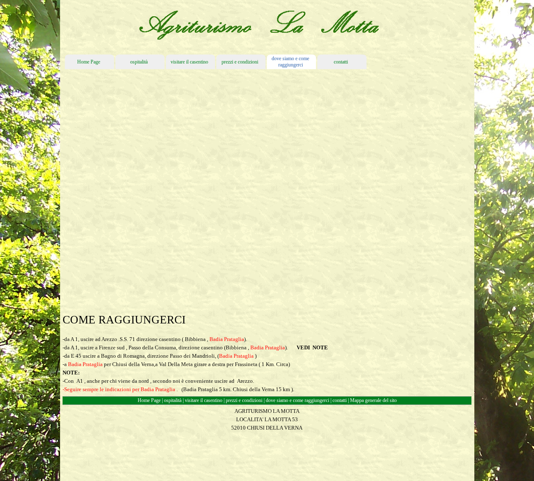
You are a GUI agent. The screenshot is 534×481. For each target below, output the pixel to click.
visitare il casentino (203, 400)
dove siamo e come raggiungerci (297, 400)
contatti (340, 400)
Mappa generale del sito (373, 400)
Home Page (149, 400)
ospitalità (172, 400)
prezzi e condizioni (244, 400)
